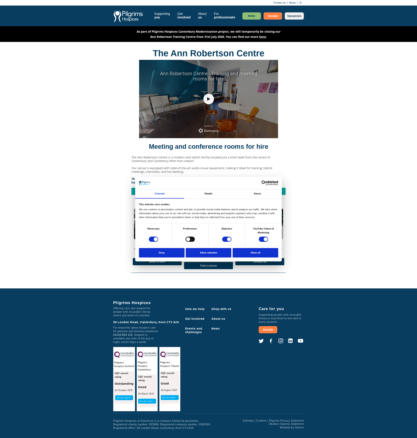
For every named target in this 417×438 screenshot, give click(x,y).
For (224, 15)
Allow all (255, 252)
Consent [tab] (160, 193)
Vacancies (294, 16)
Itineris (299, 427)
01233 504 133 (123, 334)
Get (184, 15)
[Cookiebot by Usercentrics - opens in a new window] (264, 182)
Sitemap (248, 420)
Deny (162, 252)
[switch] (190, 239)
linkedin (290, 341)
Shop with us (221, 309)
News (292, 2)
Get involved (195, 318)
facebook (271, 341)
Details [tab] (209, 193)
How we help (195, 309)
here (262, 37)
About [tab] (257, 193)
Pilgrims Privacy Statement (286, 420)
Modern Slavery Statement (287, 424)
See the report (123, 398)
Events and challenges (193, 330)
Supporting (162, 15)
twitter (261, 341)
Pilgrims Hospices (128, 16)
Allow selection (208, 252)
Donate (273, 16)
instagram (280, 341)
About (202, 15)
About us (218, 318)
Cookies (261, 420)
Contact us (279, 2)
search (300, 2)
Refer (251, 16)
